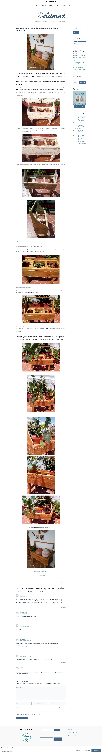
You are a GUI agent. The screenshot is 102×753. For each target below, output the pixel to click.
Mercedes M (22, 639)
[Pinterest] (52, 1)
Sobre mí (43, 5)
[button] (58, 5)
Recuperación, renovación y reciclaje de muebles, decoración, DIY (51, 21)
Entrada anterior (20, 582)
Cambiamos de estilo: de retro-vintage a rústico (78, 66)
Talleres (51, 5)
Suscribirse (82, 82)
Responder (63, 607)
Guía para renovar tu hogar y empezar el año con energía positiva (79, 59)
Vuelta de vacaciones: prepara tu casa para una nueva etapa (79, 54)
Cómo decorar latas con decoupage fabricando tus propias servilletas (79, 125)
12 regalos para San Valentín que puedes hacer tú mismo (79, 63)
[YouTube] (53, 1)
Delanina (21, 667)
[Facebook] (46, 1)
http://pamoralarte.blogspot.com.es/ (28, 646)
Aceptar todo (96, 750)
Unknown (22, 594)
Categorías (76, 41)
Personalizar (78, 750)
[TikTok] (55, 1)
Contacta (64, 5)
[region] (51, 749)
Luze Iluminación (23, 612)
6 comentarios (19, 33)
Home (37, 5)
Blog (56, 5)
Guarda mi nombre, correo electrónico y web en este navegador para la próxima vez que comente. (38, 707)
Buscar (75, 28)
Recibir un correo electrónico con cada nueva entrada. (28, 714)
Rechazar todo (87, 750)
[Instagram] (50, 1)
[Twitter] (48, 1)
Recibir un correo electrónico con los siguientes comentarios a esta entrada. (33, 711)
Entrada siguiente (61, 582)
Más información (79, 106)
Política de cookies (8, 751)
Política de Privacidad (72, 735)
